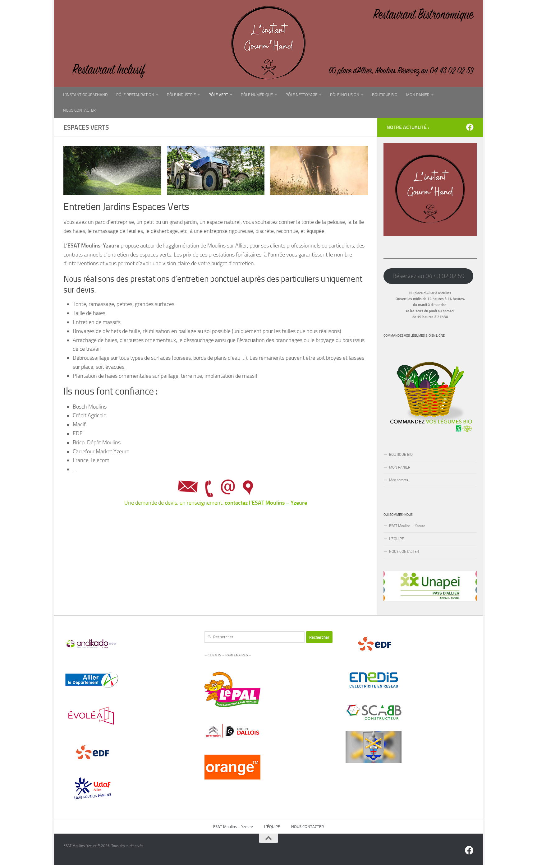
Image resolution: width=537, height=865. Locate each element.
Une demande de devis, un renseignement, (215, 502)
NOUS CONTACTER (79, 110)
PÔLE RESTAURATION (135, 94)
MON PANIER (417, 94)
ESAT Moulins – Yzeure (407, 526)
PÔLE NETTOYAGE (301, 94)
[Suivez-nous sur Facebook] (470, 127)
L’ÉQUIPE (396, 539)
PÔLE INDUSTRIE (181, 94)
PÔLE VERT (218, 94)
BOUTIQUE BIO (384, 94)
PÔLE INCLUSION (344, 94)
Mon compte (398, 480)
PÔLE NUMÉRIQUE (257, 94)
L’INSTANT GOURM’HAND (85, 94)
